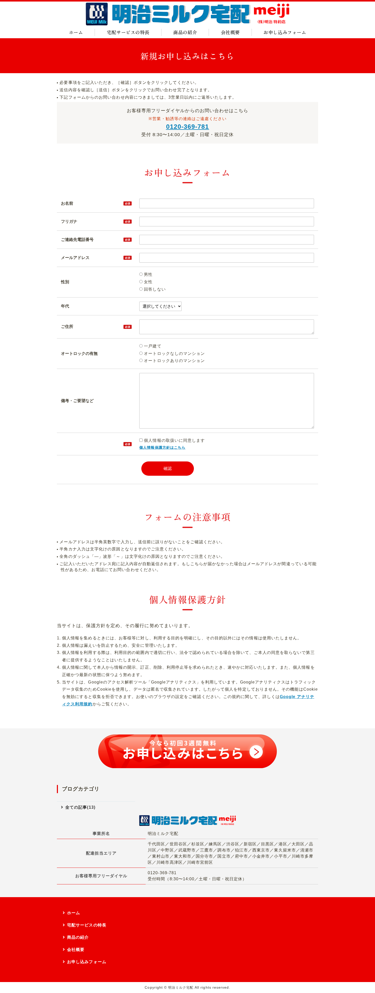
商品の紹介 (185, 32)
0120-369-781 (187, 126)
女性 (148, 282)
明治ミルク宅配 (180, 987)
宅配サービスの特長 (128, 32)
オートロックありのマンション (174, 360)
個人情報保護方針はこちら (162, 447)
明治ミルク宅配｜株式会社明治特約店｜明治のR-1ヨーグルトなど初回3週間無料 (187, 14)
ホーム (76, 32)
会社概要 (230, 32)
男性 (148, 274)
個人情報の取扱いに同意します (174, 440)
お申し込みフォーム (285, 32)
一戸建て (152, 346)
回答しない (154, 289)
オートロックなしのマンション (174, 353)
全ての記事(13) (80, 807)
